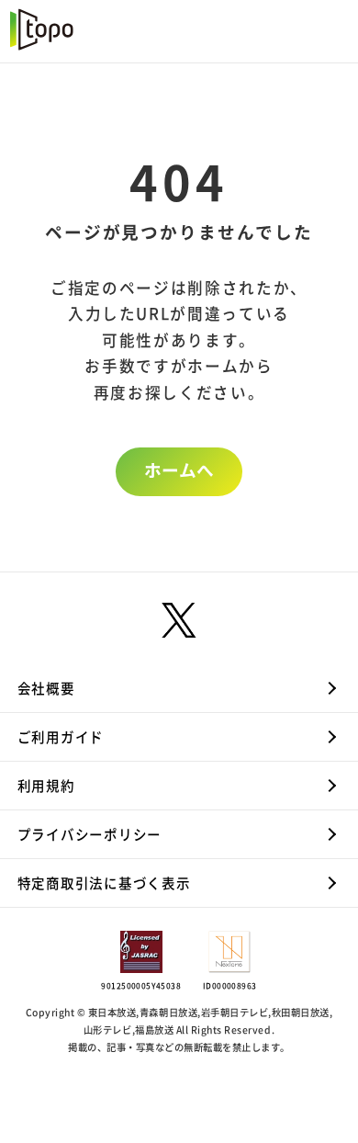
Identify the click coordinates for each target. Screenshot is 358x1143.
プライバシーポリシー (89, 835)
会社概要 (46, 689)
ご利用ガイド (60, 737)
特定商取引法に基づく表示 (104, 883)
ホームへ (179, 470)
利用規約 (46, 786)
